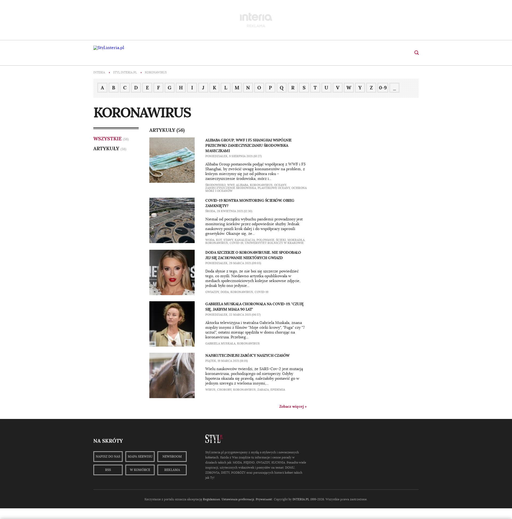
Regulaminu (211, 499)
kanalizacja (245, 240)
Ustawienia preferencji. (238, 499)
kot (219, 240)
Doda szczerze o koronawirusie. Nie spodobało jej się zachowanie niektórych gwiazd (253, 255)
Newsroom (172, 456)
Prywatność (264, 499)
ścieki (281, 240)
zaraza (263, 389)
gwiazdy (212, 292)
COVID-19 (236, 243)
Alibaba (242, 185)
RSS (108, 470)
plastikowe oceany (274, 188)
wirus (210, 389)
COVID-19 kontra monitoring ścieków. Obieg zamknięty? (249, 203)
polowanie (265, 240)
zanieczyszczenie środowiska (230, 188)
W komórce (140, 470)
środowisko (215, 185)
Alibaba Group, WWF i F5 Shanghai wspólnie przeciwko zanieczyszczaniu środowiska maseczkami (248, 145)
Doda (225, 292)
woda (209, 240)
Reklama (172, 470)
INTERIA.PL (301, 499)
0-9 (383, 88)
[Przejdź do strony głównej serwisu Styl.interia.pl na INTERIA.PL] (108, 47)
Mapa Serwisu (140, 456)
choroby (224, 389)
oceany (280, 185)
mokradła (296, 240)
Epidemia (277, 389)
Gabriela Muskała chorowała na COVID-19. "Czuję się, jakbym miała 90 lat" (254, 307)
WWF (230, 185)
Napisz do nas (108, 456)
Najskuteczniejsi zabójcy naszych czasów (247, 355)
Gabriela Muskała (220, 343)
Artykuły (106, 148)
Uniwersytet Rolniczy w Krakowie (274, 243)
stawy (228, 240)
